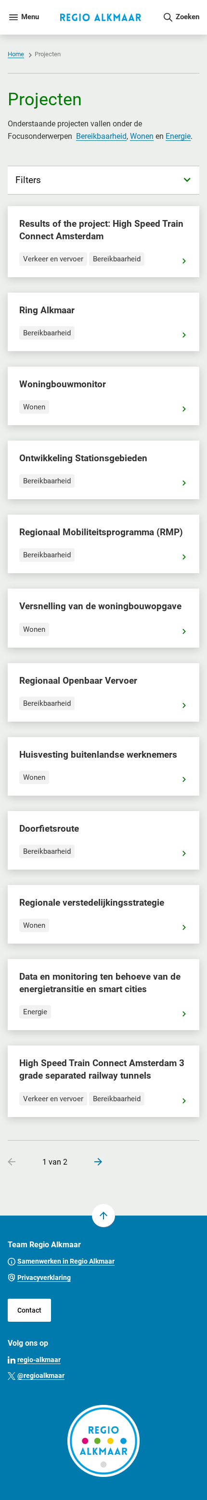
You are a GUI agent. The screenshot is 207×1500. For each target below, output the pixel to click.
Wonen (142, 136)
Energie (178, 136)
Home (16, 54)
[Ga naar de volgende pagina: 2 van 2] (94, 1162)
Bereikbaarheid (101, 136)
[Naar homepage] (101, 17)
